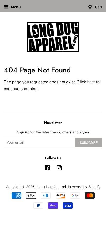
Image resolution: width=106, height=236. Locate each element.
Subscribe (89, 142)
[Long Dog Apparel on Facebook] (47, 169)
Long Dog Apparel (51, 187)
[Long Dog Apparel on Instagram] (59, 169)
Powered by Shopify (84, 187)
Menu (15, 7)
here (91, 82)
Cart (98, 7)
